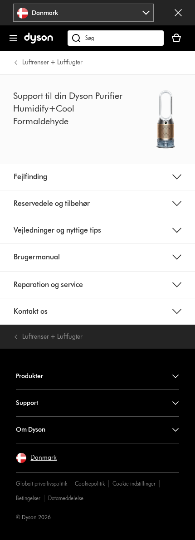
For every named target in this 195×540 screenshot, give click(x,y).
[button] (36, 457)
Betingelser (28, 498)
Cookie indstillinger (134, 483)
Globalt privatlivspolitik (41, 483)
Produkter (29, 376)
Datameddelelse (65, 498)
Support (27, 403)
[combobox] (83, 13)
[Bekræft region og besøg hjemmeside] (178, 12)
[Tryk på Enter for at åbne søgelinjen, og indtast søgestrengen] (116, 38)
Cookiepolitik (90, 483)
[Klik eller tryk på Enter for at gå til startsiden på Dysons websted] (38, 41)
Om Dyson (30, 429)
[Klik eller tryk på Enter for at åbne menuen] (13, 38)
